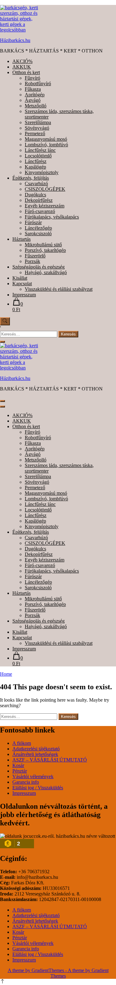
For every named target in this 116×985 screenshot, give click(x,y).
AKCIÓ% (22, 61)
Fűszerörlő (35, 255)
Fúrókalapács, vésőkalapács (52, 216)
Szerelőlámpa (38, 122)
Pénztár (19, 771)
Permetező (35, 133)
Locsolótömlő (38, 155)
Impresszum (24, 294)
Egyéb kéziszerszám (44, 205)
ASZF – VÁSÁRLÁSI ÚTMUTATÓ (49, 759)
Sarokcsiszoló (38, 233)
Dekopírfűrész (39, 200)
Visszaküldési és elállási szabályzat (58, 289)
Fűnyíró (32, 78)
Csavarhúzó (36, 183)
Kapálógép (35, 166)
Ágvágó (33, 100)
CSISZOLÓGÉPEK (45, 189)
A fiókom (21, 743)
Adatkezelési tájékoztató (36, 748)
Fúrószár (33, 222)
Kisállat (19, 278)
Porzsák (32, 261)
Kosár (18, 765)
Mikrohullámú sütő (43, 244)
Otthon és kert (26, 72)
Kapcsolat (22, 283)
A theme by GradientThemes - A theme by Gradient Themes (58, 973)
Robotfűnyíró (38, 83)
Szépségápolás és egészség (38, 266)
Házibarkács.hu (15, 40)
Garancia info (25, 782)
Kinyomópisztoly (41, 172)
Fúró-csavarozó (40, 211)
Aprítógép (35, 94)
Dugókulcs (35, 194)
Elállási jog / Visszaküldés (37, 787)
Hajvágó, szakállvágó (46, 272)
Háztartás (21, 239)
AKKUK (21, 66)
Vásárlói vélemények (33, 776)
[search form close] (2, 342)
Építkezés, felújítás (30, 178)
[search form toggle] (5, 321)
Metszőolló (35, 105)
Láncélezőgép (38, 228)
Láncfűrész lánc (40, 150)
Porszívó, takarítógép (45, 250)
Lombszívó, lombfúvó (46, 144)
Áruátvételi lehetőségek (35, 754)
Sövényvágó (37, 128)
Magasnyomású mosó (46, 139)
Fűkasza (33, 89)
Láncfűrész (35, 161)
